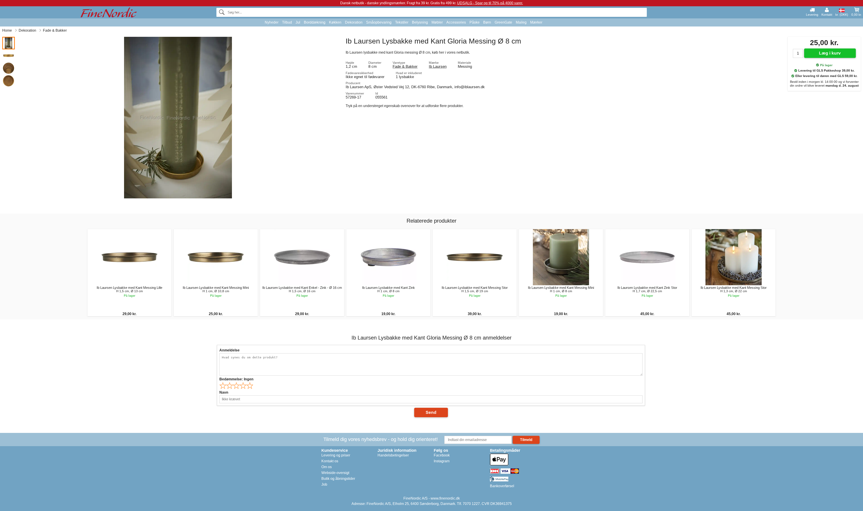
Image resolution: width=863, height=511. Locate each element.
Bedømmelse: (236, 379)
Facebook (442, 455)
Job (324, 484)
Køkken (335, 22)
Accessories (456, 22)
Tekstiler (401, 22)
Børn (487, 22)
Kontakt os (329, 461)
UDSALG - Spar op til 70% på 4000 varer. (490, 3)
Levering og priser (335, 455)
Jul (298, 22)
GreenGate (503, 22)
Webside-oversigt (335, 473)
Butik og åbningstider (338, 478)
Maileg (521, 22)
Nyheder (271, 22)
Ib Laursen (438, 66)
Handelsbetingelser (393, 455)
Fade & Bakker (405, 66)
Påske (474, 22)
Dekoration (354, 22)
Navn (223, 392)
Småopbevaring (378, 22)
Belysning (420, 22)
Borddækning (314, 22)
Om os (326, 467)
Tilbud (287, 22)
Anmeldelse (229, 350)
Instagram (441, 461)
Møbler (437, 22)
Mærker (536, 22)
